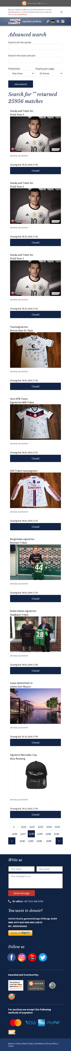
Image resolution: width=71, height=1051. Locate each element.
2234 (49, 826)
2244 (39, 841)
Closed (35, 170)
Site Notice (39, 1043)
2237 (23, 834)
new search (20, 84)
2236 (14, 834)
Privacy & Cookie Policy (17, 14)
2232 (32, 826)
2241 (56, 834)
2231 (23, 826)
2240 (48, 834)
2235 (57, 826)
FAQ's (31, 1043)
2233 (40, 826)
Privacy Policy (51, 1043)
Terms (11, 1046)
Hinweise (46, 3)
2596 (49, 841)
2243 (30, 841)
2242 (22, 841)
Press (19, 1043)
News (25, 1043)
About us (12, 1043)
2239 (39, 834)
